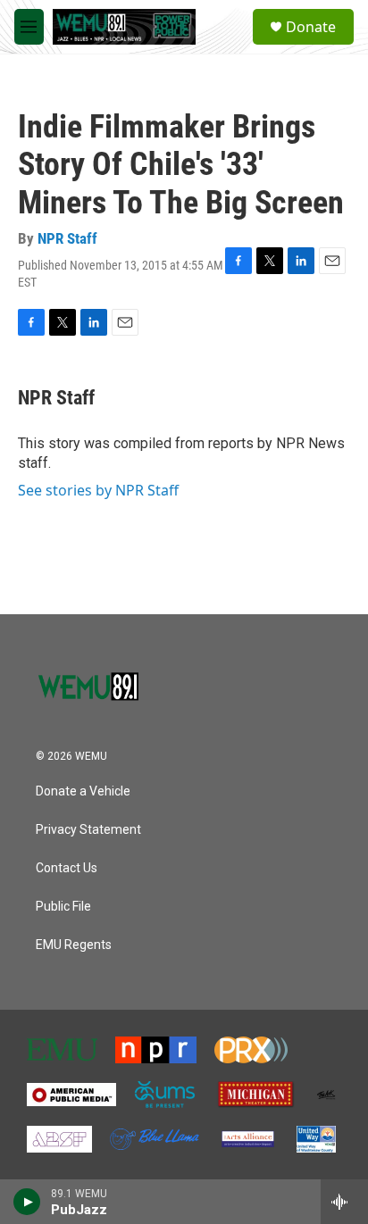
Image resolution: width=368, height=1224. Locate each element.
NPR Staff (67, 238)
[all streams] (344, 1201)
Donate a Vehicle (83, 791)
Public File (63, 906)
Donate (311, 27)
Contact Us (66, 868)
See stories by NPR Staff (98, 490)
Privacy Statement (88, 830)
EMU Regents (74, 945)
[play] (27, 1202)
